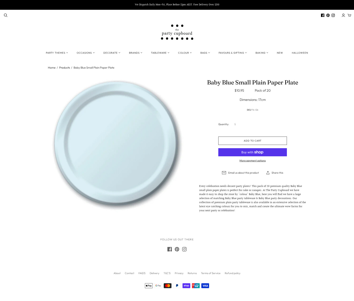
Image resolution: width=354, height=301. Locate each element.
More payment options (253, 160)
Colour (183, 52)
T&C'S (167, 273)
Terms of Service (211, 273)
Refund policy (232, 273)
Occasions (84, 52)
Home (51, 67)
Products (64, 67)
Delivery (154, 273)
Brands (134, 52)
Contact (129, 273)
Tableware (159, 52)
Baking (261, 52)
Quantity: (223, 124)
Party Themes (55, 52)
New (280, 52)
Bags (203, 52)
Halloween (300, 52)
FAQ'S (141, 273)
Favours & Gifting (231, 52)
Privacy (179, 273)
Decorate (110, 52)
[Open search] (6, 15)
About (117, 273)
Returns (192, 273)
